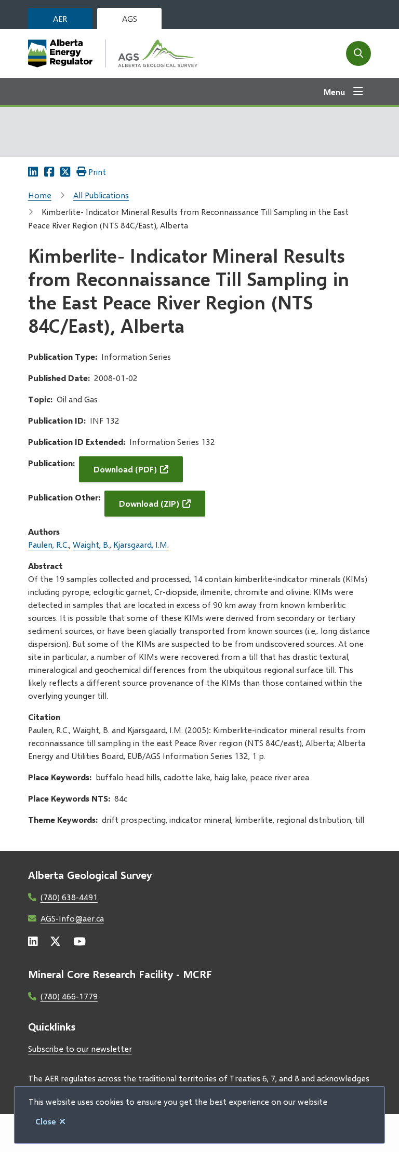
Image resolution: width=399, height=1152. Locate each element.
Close (45, 1121)
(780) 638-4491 (69, 897)
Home (39, 195)
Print (97, 172)
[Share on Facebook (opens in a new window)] (49, 171)
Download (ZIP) (149, 503)
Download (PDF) (125, 469)
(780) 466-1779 (69, 996)
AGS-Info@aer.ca (72, 918)
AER (60, 18)
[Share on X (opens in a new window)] (65, 171)
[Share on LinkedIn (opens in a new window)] (33, 171)
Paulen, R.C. (48, 544)
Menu (334, 92)
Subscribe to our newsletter (80, 1048)
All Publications (101, 195)
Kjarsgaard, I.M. (141, 544)
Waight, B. (91, 544)
